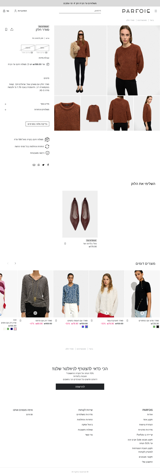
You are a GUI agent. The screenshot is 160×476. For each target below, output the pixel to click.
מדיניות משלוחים (85, 414)
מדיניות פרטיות (145, 429)
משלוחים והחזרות (41, 109)
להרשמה (80, 386)
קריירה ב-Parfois (145, 434)
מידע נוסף (45, 104)
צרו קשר (89, 434)
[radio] (42, 48)
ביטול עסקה (87, 424)
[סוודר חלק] (48, 164)
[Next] (15, 263)
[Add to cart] (142, 313)
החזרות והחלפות (85, 419)
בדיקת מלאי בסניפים (37, 124)
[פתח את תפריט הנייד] (155, 11)
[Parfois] (136, 11)
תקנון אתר (148, 419)
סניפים (29, 414)
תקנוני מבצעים (146, 456)
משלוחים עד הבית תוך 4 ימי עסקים (80, 3)
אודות (150, 414)
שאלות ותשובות (85, 429)
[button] (6, 29)
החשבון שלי (147, 461)
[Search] (103, 11)
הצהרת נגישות (146, 424)
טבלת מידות (44, 58)
